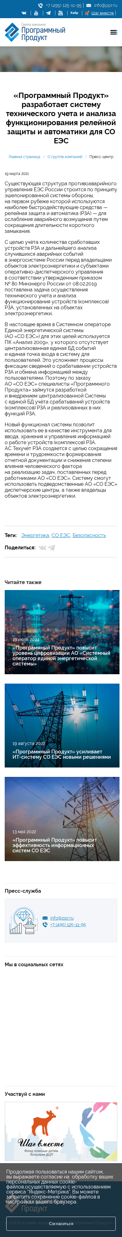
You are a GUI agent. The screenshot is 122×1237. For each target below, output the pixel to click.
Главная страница (24, 157)
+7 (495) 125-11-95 (64, 5)
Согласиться (61, 1223)
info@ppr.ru (105, 5)
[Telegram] (51, 548)
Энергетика (35, 535)
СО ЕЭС (61, 535)
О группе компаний (65, 157)
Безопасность (89, 535)
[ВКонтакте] (42, 548)
